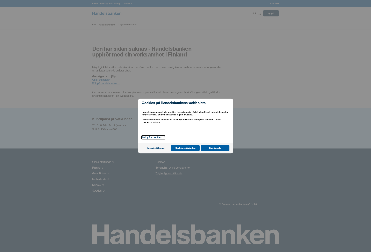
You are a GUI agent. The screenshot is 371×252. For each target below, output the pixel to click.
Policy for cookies (153, 137)
